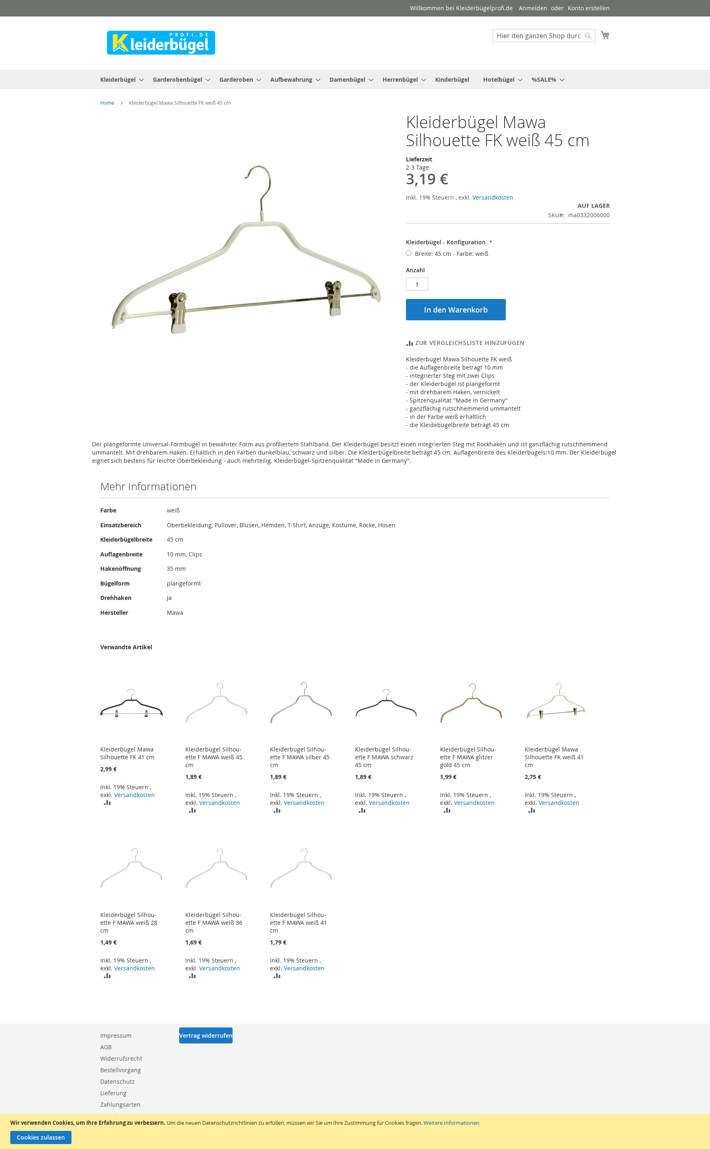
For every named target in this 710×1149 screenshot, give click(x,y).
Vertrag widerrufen (206, 1035)
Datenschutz (117, 1081)
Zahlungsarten (120, 1104)
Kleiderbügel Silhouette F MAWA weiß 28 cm (128, 922)
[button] (107, 802)
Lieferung (113, 1093)
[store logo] (161, 43)
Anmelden (533, 8)
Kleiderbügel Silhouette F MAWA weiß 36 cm (213, 922)
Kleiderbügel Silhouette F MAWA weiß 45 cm (213, 757)
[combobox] (544, 35)
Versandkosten (493, 197)
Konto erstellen (589, 8)
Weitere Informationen (451, 1122)
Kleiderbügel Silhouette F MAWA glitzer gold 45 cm (468, 757)
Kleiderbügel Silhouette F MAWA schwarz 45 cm (384, 757)
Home (107, 102)
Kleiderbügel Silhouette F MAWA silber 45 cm (300, 757)
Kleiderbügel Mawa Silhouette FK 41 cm (127, 753)
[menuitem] (119, 79)
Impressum (115, 1035)
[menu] (355, 79)
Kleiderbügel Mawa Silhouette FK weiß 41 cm (554, 757)
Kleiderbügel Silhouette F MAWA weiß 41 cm (298, 922)
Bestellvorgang (120, 1070)
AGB (106, 1047)
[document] (356, 1131)
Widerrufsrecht (121, 1058)
